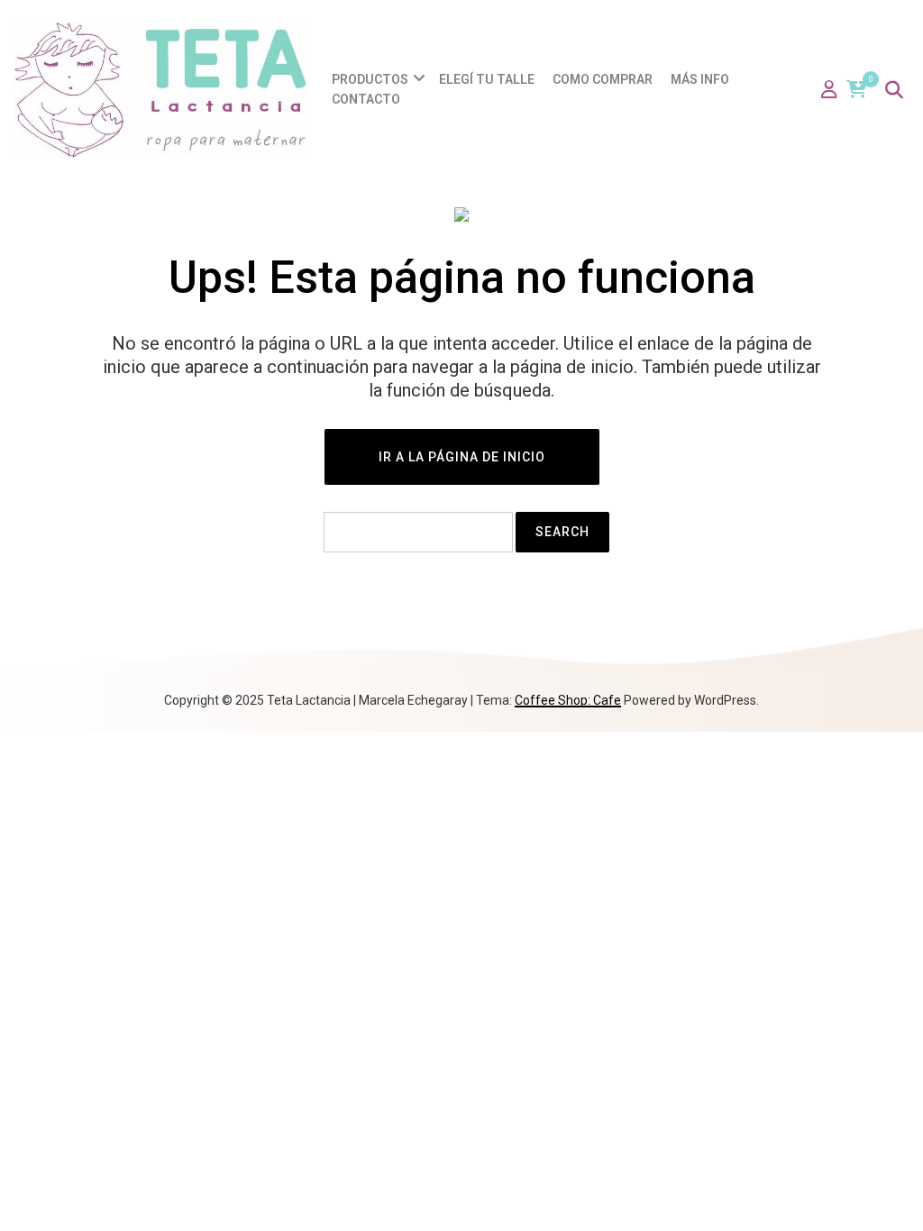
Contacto (366, 99)
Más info (700, 79)
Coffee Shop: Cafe (568, 700)
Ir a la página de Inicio (462, 457)
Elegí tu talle (487, 79)
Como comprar (603, 79)
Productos (370, 79)
